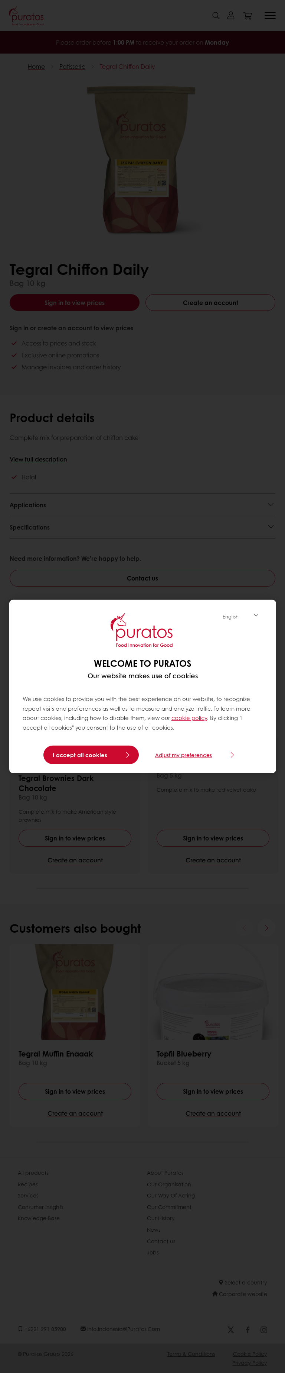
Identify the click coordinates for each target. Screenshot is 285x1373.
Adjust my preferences (183, 755)
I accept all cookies (80, 755)
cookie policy (189, 718)
